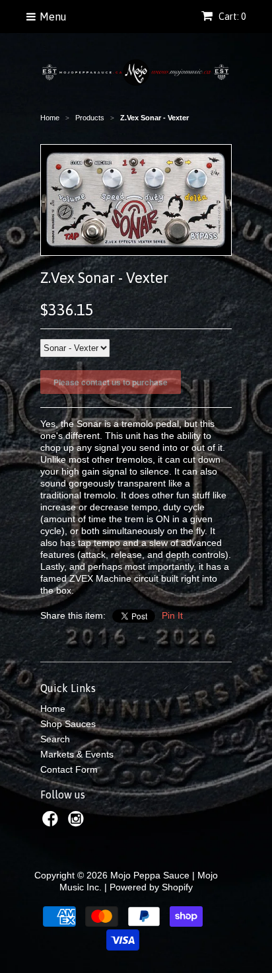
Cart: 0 (231, 16)
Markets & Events (77, 754)
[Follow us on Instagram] (78, 822)
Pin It (172, 615)
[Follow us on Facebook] (52, 822)
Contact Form (69, 769)
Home (52, 708)
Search (55, 739)
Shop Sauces (68, 724)
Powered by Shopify (151, 887)
